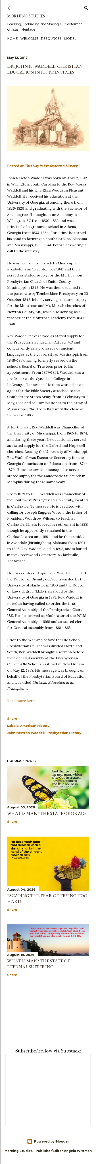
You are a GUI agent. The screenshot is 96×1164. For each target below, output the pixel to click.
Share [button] (12, 719)
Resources (51, 39)
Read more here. (21, 700)
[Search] (86, 7)
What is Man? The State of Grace (46, 813)
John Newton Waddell (26, 733)
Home (12, 39)
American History (34, 726)
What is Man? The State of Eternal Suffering (38, 964)
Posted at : (42, 166)
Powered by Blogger (51, 1141)
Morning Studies (26, 16)
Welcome (29, 39)
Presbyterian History (63, 733)
